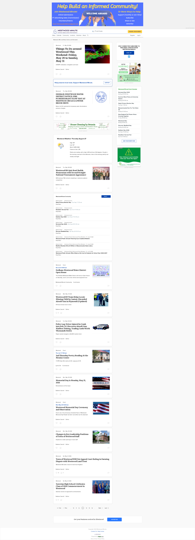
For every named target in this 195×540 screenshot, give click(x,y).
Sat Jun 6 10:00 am (61, 267)
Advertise (78, 35)
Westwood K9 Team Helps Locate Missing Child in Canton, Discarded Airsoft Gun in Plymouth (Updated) (71, 299)
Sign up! (129, 53)
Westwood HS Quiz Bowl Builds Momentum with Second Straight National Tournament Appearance (71, 172)
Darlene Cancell (60, 69)
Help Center (101, 531)
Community (66, 35)
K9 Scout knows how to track (63, 304)
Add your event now (129, 141)
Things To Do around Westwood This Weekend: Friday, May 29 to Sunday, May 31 (69, 55)
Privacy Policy (101, 538)
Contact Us (94, 531)
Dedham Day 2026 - (67, 217)
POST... (106, 196)
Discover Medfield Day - (68, 231)
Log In (138, 35)
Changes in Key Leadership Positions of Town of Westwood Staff (72, 435)
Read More (58, 204)
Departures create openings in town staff (67, 439)
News (53, 35)
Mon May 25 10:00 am (62, 405)
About (84, 35)
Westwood (58, 45)
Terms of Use (94, 538)
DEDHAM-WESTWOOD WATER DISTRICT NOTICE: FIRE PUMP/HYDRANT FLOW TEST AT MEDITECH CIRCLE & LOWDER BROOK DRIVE (70, 98)
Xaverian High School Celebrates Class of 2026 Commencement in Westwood (70, 486)
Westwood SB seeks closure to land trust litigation (69, 464)
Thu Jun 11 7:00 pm (61, 353)
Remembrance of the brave (63, 386)
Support (107, 82)
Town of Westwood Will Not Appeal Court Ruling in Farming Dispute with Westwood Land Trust (82, 460)
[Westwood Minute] (65, 31)
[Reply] (61, 74)
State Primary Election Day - (69, 202)
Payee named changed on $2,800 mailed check (69, 334)
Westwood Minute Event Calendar (127, 89)
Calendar (59, 35)
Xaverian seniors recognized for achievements (68, 491)
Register (132, 35)
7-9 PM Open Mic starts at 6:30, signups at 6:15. (68, 361)
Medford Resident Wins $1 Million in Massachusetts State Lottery (74, 246)
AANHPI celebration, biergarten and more (67, 64)
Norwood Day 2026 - (67, 224)
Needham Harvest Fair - (68, 209)
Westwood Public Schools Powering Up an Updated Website (73, 238)
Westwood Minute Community (63, 196)
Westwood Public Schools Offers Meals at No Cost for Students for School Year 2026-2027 (81, 253)
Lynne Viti (58, 365)
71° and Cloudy (98, 31)
